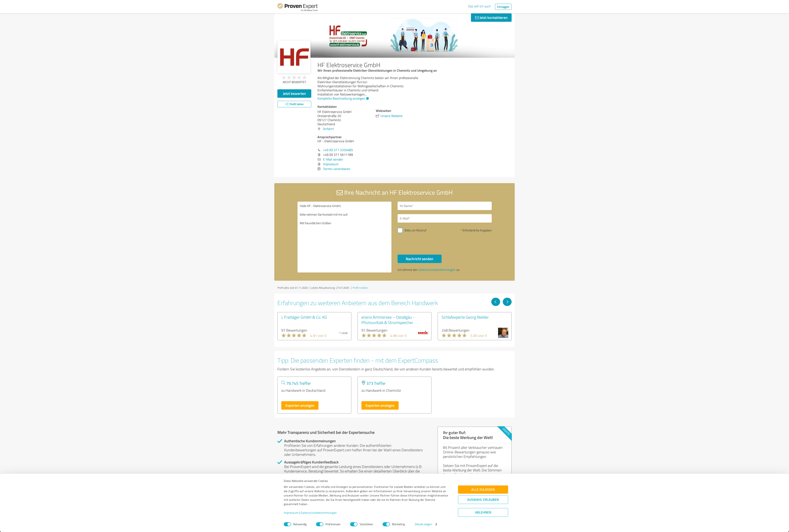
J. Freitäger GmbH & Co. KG (304, 317)
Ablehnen (483, 512)
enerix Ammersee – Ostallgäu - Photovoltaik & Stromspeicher (388, 319)
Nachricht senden (419, 258)
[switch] (319, 524)
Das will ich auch (479, 6)
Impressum (291, 513)
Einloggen (503, 7)
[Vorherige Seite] (495, 302)
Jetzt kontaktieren (493, 17)
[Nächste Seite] (507, 302)
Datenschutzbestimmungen (319, 513)
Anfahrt (328, 128)
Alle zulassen (483, 489)
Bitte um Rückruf (415, 230)
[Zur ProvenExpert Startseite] (297, 8)
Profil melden (360, 288)
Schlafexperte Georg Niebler (465, 317)
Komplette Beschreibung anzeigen (341, 98)
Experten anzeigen (299, 405)
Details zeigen (423, 524)
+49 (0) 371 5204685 (338, 150)
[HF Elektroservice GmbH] (294, 57)
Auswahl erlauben (483, 499)
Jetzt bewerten (294, 93)
